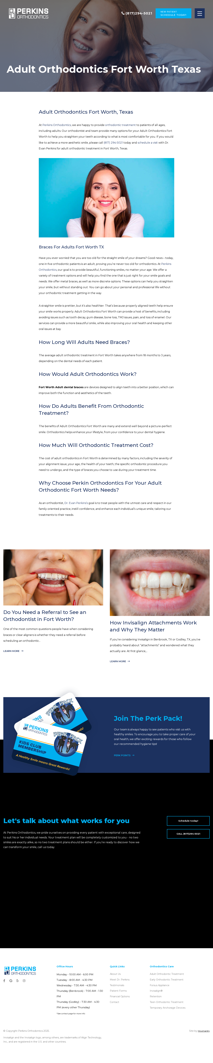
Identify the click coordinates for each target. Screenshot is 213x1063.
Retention (156, 996)
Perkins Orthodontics (56, 125)
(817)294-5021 (139, 13)
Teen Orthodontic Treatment (166, 1002)
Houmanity (204, 1031)
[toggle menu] (200, 13)
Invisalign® (156, 990)
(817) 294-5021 (113, 142)
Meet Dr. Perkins (119, 979)
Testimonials (117, 985)
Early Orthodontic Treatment (166, 979)
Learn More (11, 651)
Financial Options (120, 996)
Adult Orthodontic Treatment (167, 973)
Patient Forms (118, 990)
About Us (115, 973)
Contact (114, 1002)
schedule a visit (148, 142)
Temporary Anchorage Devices (167, 1007)
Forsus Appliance (159, 985)
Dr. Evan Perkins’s (76, 503)
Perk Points (122, 755)
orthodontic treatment (120, 125)
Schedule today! (188, 820)
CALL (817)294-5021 (188, 833)
